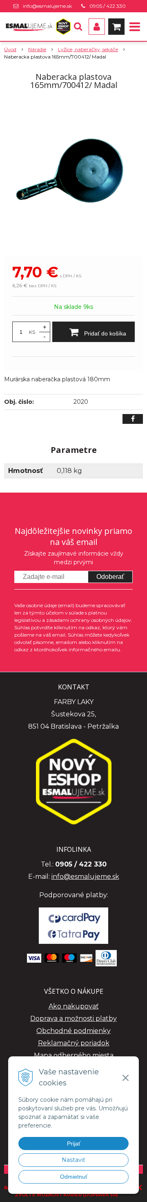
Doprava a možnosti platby (73, 1018)
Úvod (10, 49)
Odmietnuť (73, 1176)
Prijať (73, 1143)
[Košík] (116, 26)
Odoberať (110, 576)
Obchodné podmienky (73, 1031)
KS (32, 332)
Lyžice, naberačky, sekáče (88, 49)
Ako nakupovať (74, 1006)
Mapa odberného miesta (74, 1055)
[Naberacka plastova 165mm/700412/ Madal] (73, 175)
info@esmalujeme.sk (47, 6)
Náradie (37, 49)
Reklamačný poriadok (73, 1043)
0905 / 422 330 (107, 6)
